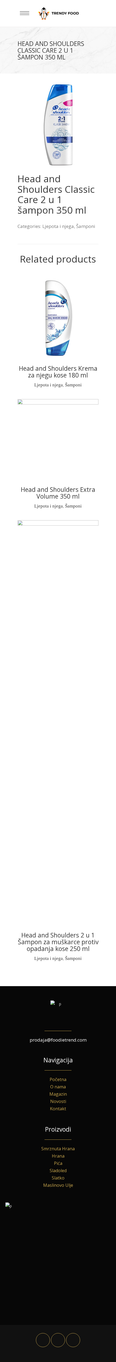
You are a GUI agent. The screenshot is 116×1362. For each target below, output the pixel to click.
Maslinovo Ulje (58, 1185)
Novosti (58, 1101)
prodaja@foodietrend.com (58, 1040)
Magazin (58, 1094)
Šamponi (85, 226)
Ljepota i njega (58, 226)
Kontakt (58, 1109)
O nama (58, 1087)
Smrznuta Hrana (58, 1149)
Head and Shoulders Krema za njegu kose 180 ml (58, 371)
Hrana (58, 1156)
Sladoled (58, 1171)
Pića (58, 1163)
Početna (58, 1079)
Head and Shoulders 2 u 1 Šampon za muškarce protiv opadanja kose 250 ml (58, 942)
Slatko (58, 1178)
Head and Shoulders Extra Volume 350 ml (58, 493)
